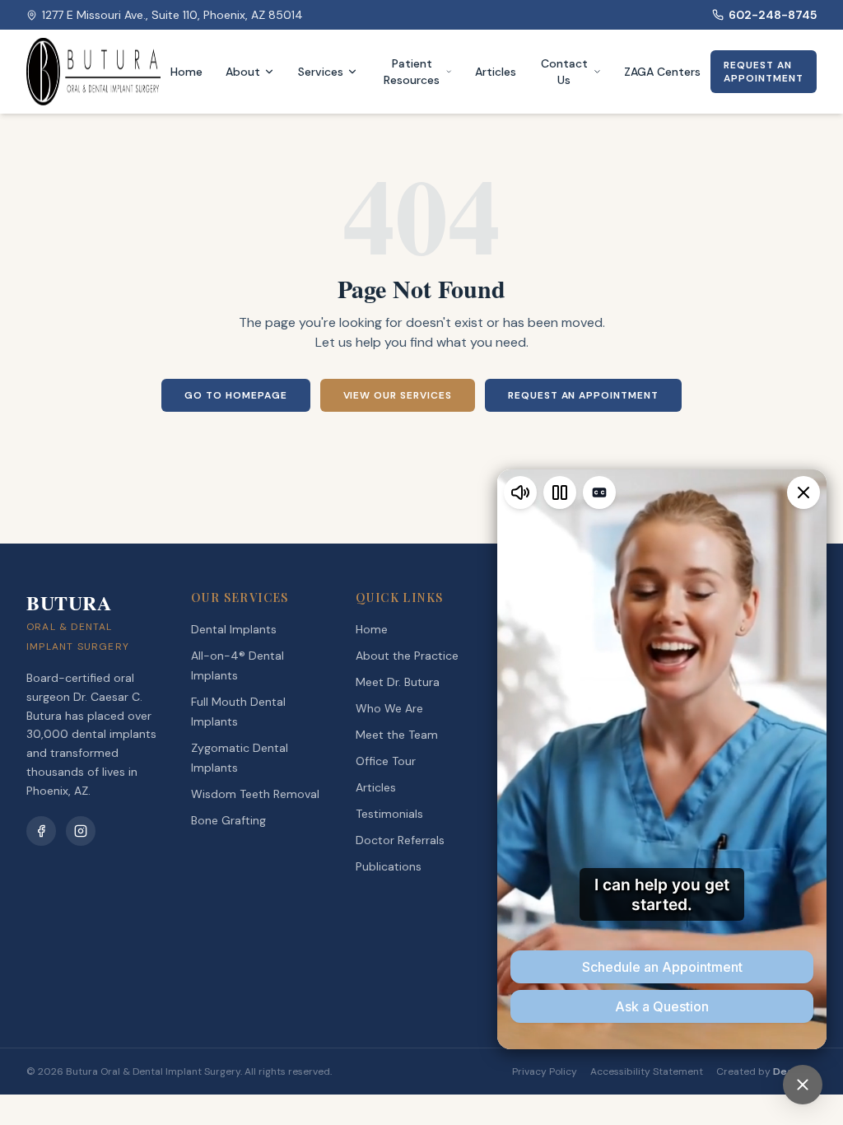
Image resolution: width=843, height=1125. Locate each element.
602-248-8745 (773, 14)
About (243, 71)
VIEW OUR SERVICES (397, 395)
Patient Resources (412, 71)
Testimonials (389, 813)
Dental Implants (234, 629)
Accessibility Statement (646, 1071)
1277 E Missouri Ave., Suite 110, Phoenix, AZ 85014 (172, 14)
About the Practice (407, 655)
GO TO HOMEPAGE (235, 395)
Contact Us (564, 71)
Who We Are (389, 708)
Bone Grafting (228, 820)
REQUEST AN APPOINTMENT (763, 71)
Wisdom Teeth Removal (255, 794)
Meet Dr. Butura (398, 682)
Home (186, 71)
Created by (766, 1071)
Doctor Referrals (400, 840)
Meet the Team (397, 734)
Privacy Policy (544, 1071)
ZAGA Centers (662, 71)
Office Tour (386, 761)
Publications (389, 866)
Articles (495, 71)
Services (320, 71)
